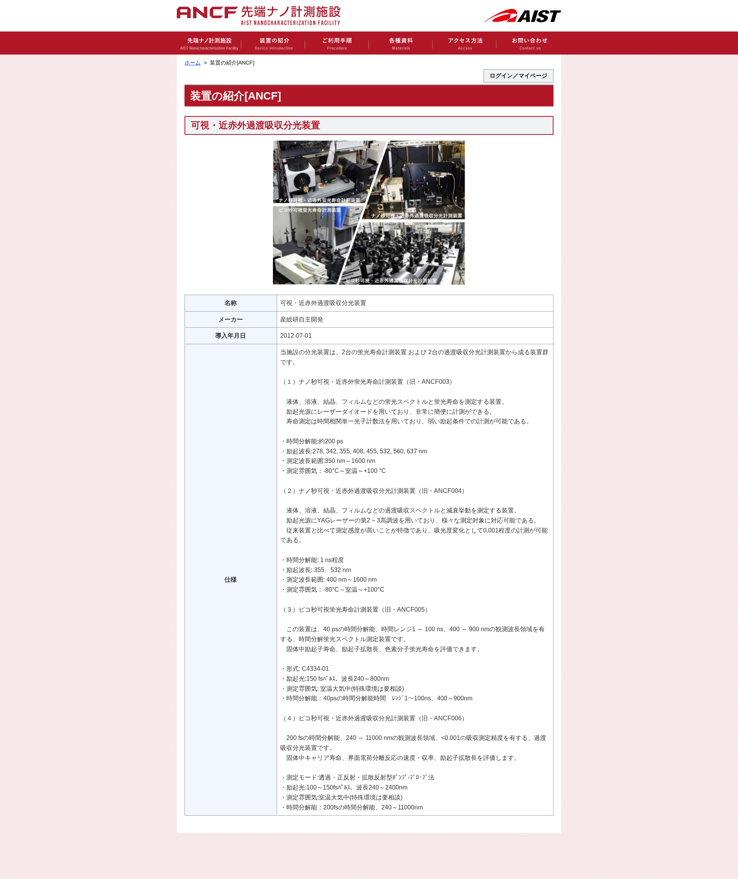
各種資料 (400, 43)
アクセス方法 (464, 43)
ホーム (192, 63)
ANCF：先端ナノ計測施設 (263, 16)
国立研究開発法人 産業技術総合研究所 (522, 15)
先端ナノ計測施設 (209, 43)
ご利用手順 (336, 43)
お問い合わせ (528, 43)
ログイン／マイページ (518, 76)
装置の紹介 (272, 43)
